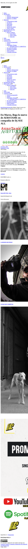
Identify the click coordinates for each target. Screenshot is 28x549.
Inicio (2, 107)
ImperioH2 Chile (5, 148)
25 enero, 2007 (4, 146)
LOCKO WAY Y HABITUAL (7, 304)
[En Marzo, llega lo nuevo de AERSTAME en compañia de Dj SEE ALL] (4, 190)
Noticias (5, 107)
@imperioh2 (11, 534)
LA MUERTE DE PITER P (6, 242)
